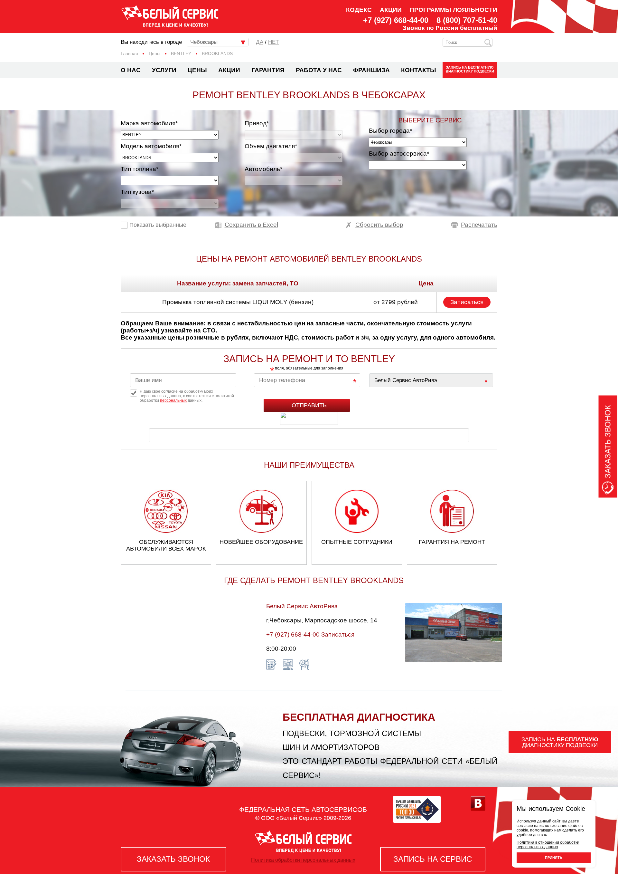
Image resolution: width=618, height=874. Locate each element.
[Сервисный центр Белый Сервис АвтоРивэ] (431, 380)
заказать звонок (173, 859)
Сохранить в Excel (251, 224)
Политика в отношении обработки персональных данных (548, 844)
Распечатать (479, 224)
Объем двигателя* (271, 146)
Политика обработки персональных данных (303, 860)
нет (273, 42)
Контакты (418, 70)
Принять (553, 858)
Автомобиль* (263, 169)
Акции (391, 9)
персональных (173, 400)
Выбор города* (390, 130)
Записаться (466, 302)
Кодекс (359, 9)
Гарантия (268, 70)
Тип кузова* (137, 191)
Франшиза (371, 70)
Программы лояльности (453, 9)
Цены (197, 70)
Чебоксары (204, 42)
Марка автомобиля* (149, 123)
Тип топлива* (139, 169)
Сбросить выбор (379, 224)
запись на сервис (432, 859)
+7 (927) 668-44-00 (395, 20)
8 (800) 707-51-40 (466, 20)
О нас (131, 70)
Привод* (257, 123)
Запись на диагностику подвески (470, 69)
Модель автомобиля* (151, 146)
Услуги (164, 70)
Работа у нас (319, 70)
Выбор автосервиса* (399, 153)
